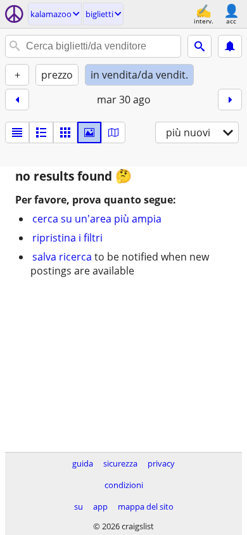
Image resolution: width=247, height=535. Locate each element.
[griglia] (65, 132)
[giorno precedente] (17, 99)
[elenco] (17, 132)
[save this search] (230, 46)
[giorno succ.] (230, 99)
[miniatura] (41, 132)
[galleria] (89, 132)
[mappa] (113, 132)
